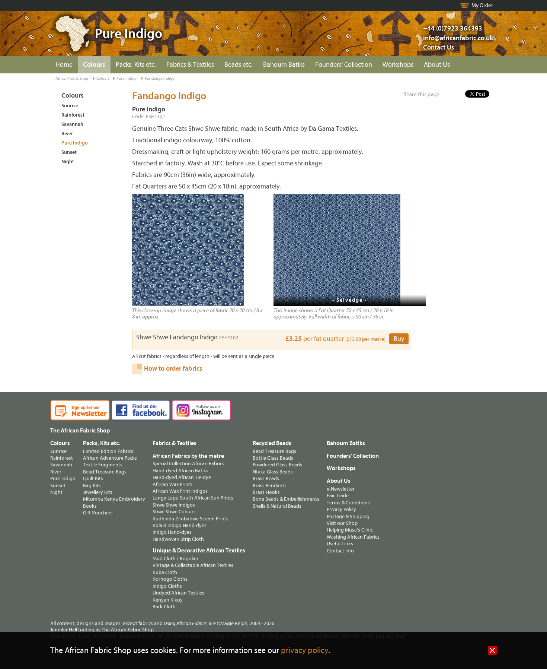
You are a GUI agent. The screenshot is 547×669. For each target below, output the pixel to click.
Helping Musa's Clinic (350, 530)
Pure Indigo (126, 78)
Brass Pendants (270, 485)
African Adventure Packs (110, 458)
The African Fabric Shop (80, 430)
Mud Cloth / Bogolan (175, 558)
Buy (399, 339)
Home (64, 65)
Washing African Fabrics (353, 537)
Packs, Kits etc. (136, 65)
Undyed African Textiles (178, 593)
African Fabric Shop (71, 78)
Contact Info (340, 551)
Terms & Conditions (348, 503)
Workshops (398, 65)
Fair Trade (338, 495)
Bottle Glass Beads (273, 458)
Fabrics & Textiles (190, 65)
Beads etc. (238, 65)
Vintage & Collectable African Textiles (193, 565)
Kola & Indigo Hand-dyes (180, 525)
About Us (437, 65)
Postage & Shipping (348, 516)
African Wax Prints (172, 484)
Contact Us (438, 47)
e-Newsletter (341, 489)
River (67, 133)
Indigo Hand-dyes (172, 532)
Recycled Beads (272, 443)
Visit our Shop (342, 523)
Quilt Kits (93, 478)
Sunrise (69, 105)
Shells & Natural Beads (277, 506)
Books (90, 506)
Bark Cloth (164, 606)
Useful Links (340, 543)
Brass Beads (266, 478)
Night (67, 161)
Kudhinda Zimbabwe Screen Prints (190, 519)
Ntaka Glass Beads (273, 472)
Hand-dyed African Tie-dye (182, 477)
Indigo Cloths (167, 586)
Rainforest (72, 115)
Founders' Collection (343, 65)
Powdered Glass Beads (277, 465)
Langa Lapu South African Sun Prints (193, 498)
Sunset (69, 152)
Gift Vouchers (98, 513)
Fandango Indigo (160, 78)
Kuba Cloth (165, 572)
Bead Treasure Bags (105, 472)
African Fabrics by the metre (188, 456)
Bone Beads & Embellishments (286, 499)
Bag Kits (92, 485)
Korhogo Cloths (170, 579)
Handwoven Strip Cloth (178, 539)
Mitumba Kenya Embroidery (114, 499)
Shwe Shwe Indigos (174, 505)
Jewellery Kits (97, 492)
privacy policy (304, 650)
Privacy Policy (341, 509)
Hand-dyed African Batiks (180, 470)
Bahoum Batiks (284, 65)
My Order (482, 5)
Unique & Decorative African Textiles (199, 550)
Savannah (72, 124)
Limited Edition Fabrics (108, 451)
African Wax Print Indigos (180, 491)
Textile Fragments (102, 465)
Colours (94, 65)
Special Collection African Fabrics (188, 463)
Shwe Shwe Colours (174, 511)
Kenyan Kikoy (168, 600)
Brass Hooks (266, 492)
